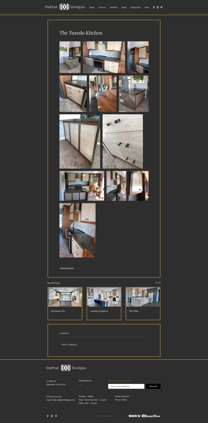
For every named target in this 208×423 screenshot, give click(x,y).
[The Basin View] (65, 297)
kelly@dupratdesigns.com (63, 400)
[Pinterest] (161, 7)
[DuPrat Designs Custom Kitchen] (143, 297)
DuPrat (51, 6)
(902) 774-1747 (56, 396)
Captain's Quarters (99, 311)
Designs (78, 6)
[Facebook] (153, 7)
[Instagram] (157, 7)
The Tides (133, 311)
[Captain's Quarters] (104, 297)
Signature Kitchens (67, 268)
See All (158, 282)
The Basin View (58, 311)
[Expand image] (70, 57)
